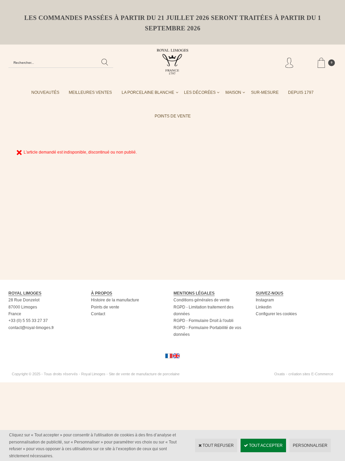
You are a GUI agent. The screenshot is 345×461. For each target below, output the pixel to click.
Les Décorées (200, 92)
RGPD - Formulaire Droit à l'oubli (203, 320)
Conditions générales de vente (202, 300)
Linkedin (264, 307)
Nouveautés (45, 92)
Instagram (265, 300)
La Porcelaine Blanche (148, 92)
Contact (98, 313)
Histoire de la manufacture (115, 300)
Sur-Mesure (265, 92)
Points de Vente (173, 116)
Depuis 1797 (301, 92)
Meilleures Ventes (90, 92)
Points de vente (105, 307)
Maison (233, 92)
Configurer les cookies (276, 313)
